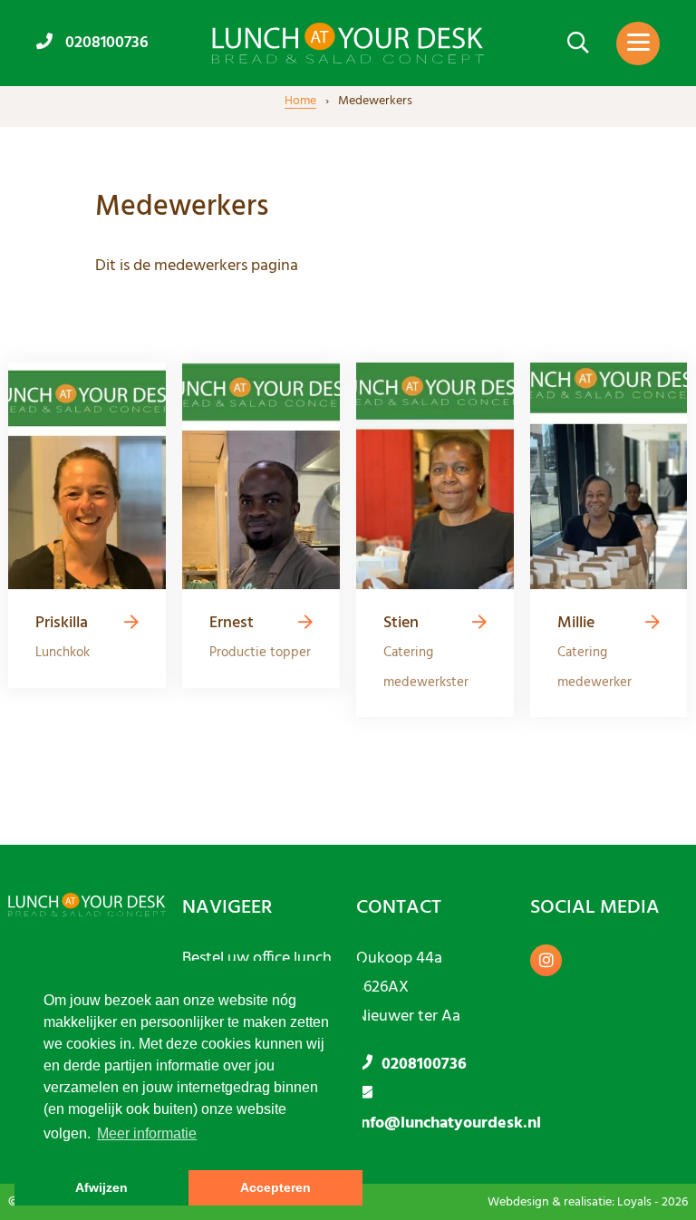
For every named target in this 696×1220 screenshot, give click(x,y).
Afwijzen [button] (101, 1187)
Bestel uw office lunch (257, 958)
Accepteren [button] (275, 1187)
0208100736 (105, 42)
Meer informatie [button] (147, 1133)
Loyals (634, 1202)
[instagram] (546, 960)
